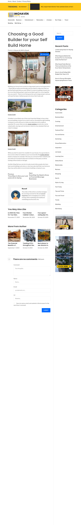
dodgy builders (32, 124)
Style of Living (59, 182)
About (14, 1)
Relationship (58, 165)
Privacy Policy (26, 1)
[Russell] (15, 195)
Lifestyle (49, 20)
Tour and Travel (59, 195)
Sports (57, 178)
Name (15, 278)
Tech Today (58, 20)
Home (10, 1)
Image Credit (12, 114)
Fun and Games (59, 134)
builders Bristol (44, 155)
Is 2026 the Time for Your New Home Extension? (14, 215)
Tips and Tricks (59, 191)
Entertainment (29, 20)
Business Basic (59, 117)
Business (19, 20)
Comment (17, 265)
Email (15, 287)
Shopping (58, 174)
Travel (66, 20)
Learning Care (59, 156)
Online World (59, 160)
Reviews (57, 169)
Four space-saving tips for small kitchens (43, 215)
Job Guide (58, 152)
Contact (19, 1)
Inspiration (58, 147)
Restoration (40, 20)
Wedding (10, 23)
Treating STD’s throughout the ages (28, 245)
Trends (57, 200)
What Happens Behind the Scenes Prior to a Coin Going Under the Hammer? (63, 57)
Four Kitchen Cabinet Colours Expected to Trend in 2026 (28, 216)
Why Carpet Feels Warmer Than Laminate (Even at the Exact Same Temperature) (48, 7)
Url (14, 295)
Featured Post (59, 130)
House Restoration (60, 143)
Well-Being (18, 23)
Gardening (58, 139)
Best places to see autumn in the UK (43, 245)
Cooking (57, 121)
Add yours (41, 259)
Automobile (11, 20)
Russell (27, 50)
